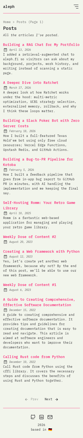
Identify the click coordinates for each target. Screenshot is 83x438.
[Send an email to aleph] (50, 417)
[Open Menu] (76, 6)
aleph (9, 6)
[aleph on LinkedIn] (41, 417)
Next (49, 399)
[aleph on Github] (33, 417)
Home (7, 22)
